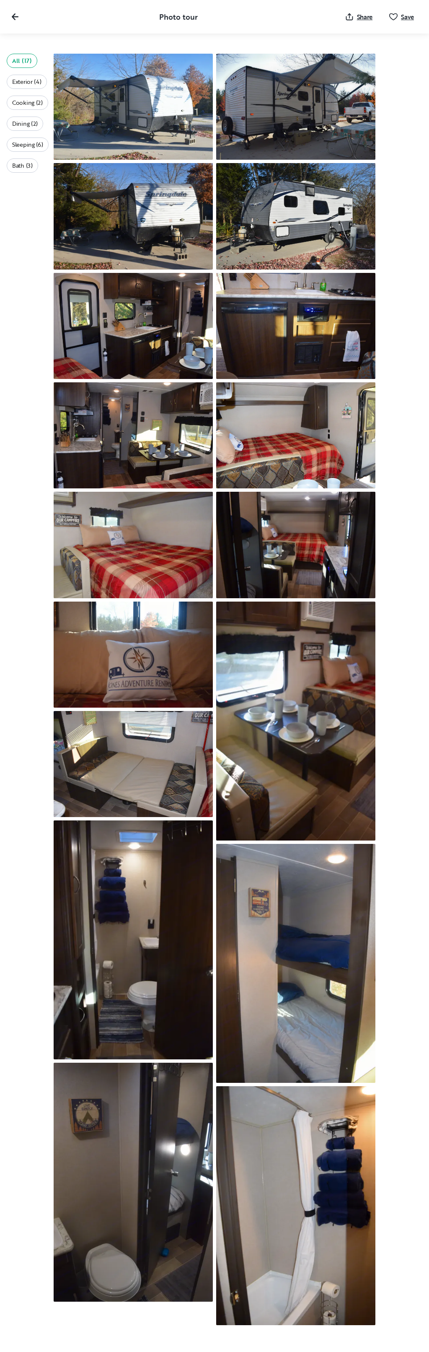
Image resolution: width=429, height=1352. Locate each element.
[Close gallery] (15, 16)
